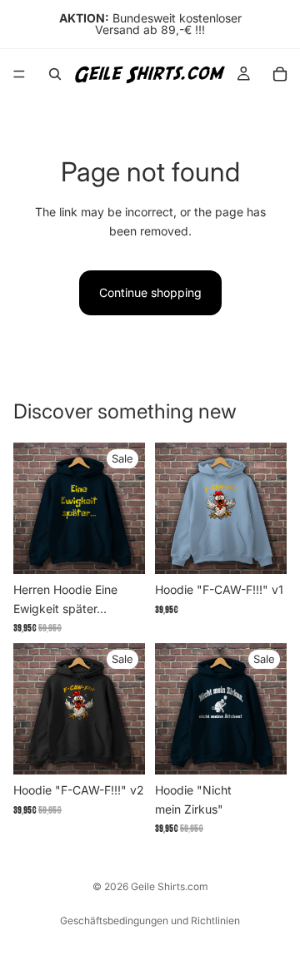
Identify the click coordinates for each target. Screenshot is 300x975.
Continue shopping (150, 292)
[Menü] (19, 74)
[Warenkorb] (280, 74)
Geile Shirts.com (169, 886)
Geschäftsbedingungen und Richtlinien (150, 920)
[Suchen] (55, 74)
